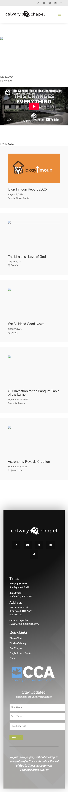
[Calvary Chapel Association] (33, 683)
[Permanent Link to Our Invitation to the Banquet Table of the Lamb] (34, 382)
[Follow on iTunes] (38, 3)
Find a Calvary (17, 643)
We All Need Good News (26, 324)
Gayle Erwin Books (20, 653)
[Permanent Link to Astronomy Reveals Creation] (34, 453)
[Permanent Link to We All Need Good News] (34, 315)
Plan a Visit (16, 638)
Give (12, 658)
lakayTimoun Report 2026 (27, 189)
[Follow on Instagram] (55, 3)
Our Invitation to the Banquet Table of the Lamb (33, 393)
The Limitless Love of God (27, 256)
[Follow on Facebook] (61, 3)
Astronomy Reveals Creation (29, 461)
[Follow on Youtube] (44, 3)
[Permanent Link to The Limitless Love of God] (34, 248)
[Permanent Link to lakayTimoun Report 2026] (34, 181)
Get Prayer (15, 648)
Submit (16, 737)
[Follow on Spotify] (49, 3)
